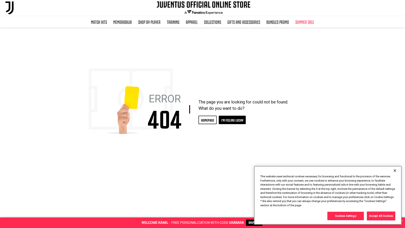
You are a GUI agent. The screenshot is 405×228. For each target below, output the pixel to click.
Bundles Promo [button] (277, 21)
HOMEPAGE (207, 120)
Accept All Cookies (381, 215)
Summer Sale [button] (304, 21)
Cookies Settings (345, 215)
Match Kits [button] (99, 21)
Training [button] (173, 21)
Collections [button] (212, 21)
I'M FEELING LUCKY (232, 120)
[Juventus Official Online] (9, 8)
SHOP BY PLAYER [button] (149, 21)
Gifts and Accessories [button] (243, 21)
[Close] (395, 170)
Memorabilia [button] (122, 21)
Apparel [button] (192, 21)
